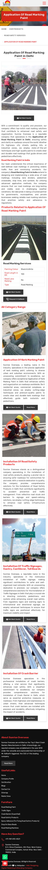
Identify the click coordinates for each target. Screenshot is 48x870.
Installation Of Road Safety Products (20, 463)
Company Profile (7, 779)
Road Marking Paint (8, 807)
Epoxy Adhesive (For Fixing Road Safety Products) (20, 821)
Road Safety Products (9, 818)
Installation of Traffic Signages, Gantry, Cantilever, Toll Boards (22, 567)
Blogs (3, 786)
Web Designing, (32, 865)
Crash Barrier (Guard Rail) (10, 814)
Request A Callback (16, 299)
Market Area (5, 796)
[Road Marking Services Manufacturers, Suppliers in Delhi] (24, 238)
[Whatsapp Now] (5, 857)
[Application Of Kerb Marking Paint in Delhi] (24, 333)
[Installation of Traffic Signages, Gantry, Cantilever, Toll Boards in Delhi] (24, 540)
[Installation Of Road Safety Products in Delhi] (24, 435)
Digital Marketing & (9, 868)
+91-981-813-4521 (12, 839)
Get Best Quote (14, 292)
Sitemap (4, 793)
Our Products (16, 29)
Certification (6, 782)
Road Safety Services (15, 35)
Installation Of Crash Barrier (20, 673)
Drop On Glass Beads (9, 824)
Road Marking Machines (10, 828)
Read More (31, 407)
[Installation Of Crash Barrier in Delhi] (24, 647)
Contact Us (5, 789)
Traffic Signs (6, 811)
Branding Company (24, 868)
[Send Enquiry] (5, 863)
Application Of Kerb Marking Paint (23, 359)
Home (4, 29)
